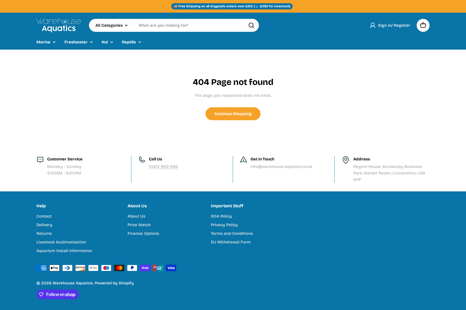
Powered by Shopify (114, 283)
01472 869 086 (163, 166)
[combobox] (174, 25)
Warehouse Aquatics (73, 283)
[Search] (251, 25)
